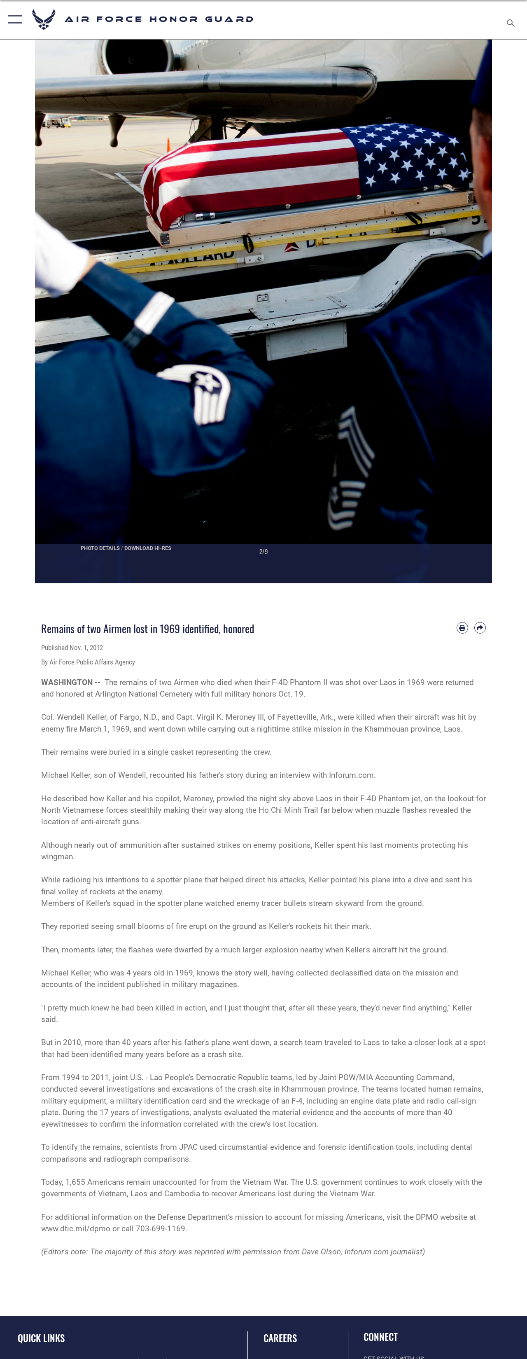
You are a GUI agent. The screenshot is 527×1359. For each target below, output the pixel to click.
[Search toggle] (512, 19)
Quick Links (41, 1338)
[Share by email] (480, 628)
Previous (58, 311)
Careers (280, 1338)
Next (469, 311)
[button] (13, 19)
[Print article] (462, 628)
